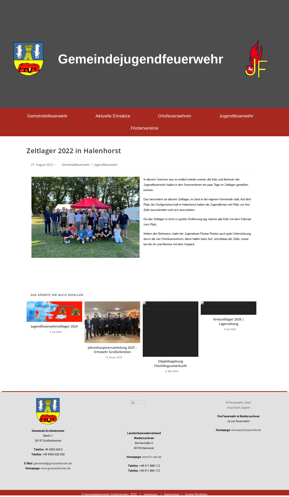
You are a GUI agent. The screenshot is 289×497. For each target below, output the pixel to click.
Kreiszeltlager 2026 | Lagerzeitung (228, 321)
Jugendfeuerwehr (236, 115)
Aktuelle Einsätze (113, 115)
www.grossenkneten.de (56, 468)
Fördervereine (144, 128)
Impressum (151, 494)
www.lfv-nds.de (151, 457)
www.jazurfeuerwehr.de (246, 430)
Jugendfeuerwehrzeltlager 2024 (54, 326)
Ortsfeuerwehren (174, 115)
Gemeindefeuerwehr (47, 115)
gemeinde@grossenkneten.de (53, 463)
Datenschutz (171, 494)
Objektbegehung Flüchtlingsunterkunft (170, 363)
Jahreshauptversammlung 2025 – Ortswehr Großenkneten (112, 349)
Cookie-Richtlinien (196, 494)
